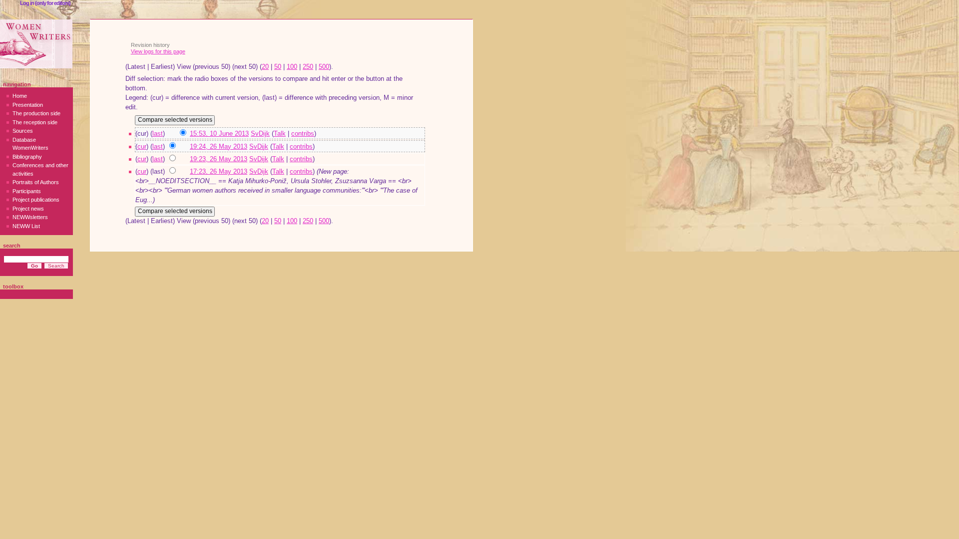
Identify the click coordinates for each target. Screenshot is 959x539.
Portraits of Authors (35, 182)
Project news (28, 209)
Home (19, 96)
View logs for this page (158, 51)
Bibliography (27, 157)
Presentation (27, 105)
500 (324, 66)
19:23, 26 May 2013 (218, 159)
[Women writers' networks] (36, 43)
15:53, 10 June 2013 (219, 133)
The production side (36, 113)
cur (141, 146)
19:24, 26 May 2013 (218, 146)
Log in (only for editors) (45, 3)
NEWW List (26, 226)
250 (308, 66)
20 (265, 66)
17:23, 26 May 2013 (218, 171)
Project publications (35, 200)
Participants (26, 191)
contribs (302, 133)
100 (292, 66)
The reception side (34, 122)
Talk (280, 133)
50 (277, 66)
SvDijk (260, 133)
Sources (22, 131)
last (157, 133)
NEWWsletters (30, 217)
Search (11, 246)
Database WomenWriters (30, 144)
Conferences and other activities (40, 169)
